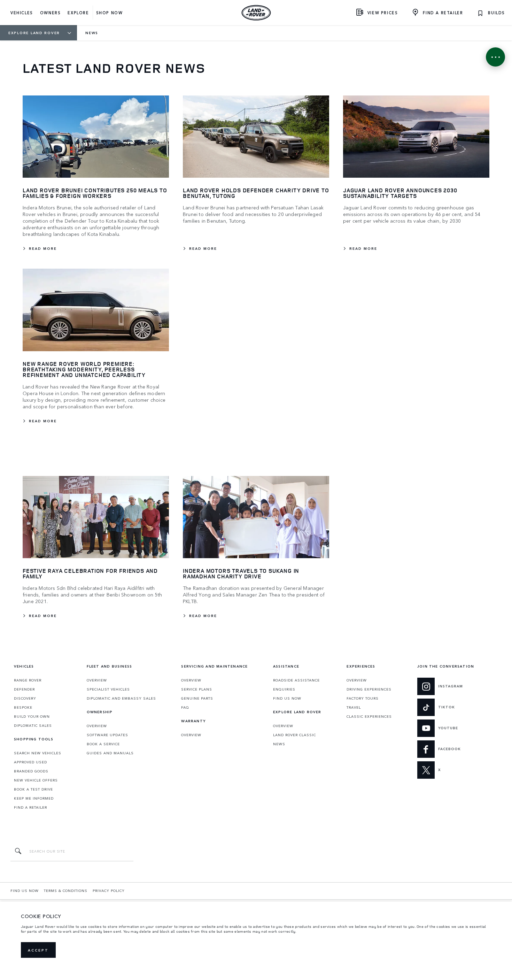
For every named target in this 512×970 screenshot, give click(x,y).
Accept (38, 950)
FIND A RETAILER (30, 807)
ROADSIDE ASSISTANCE (296, 680)
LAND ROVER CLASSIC (294, 734)
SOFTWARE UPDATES (107, 734)
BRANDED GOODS (31, 771)
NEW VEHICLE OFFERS (36, 780)
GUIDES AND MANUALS (110, 752)
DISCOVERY (25, 698)
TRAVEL (354, 707)
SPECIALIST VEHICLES (108, 689)
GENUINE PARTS (197, 698)
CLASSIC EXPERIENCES (369, 716)
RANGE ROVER (27, 680)
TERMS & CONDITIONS (65, 890)
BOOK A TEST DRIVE (33, 789)
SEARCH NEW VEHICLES (37, 752)
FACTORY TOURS (363, 698)
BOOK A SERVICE (103, 743)
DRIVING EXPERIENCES (369, 689)
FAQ (185, 707)
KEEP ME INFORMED (34, 798)
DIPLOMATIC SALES (33, 725)
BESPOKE (23, 707)
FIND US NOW (287, 698)
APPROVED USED (30, 762)
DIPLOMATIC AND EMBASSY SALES (121, 698)
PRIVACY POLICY (109, 890)
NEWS (279, 743)
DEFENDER (24, 689)
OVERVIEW (97, 680)
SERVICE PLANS (196, 689)
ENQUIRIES (284, 689)
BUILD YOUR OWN (32, 716)
